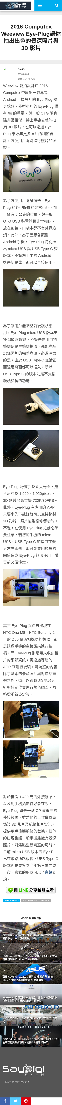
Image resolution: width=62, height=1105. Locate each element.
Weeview (45, 900)
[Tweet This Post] (15, 1101)
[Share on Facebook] (5, 1101)
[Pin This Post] (26, 1101)
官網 (48, 872)
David (21, 69)
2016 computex (29, 900)
